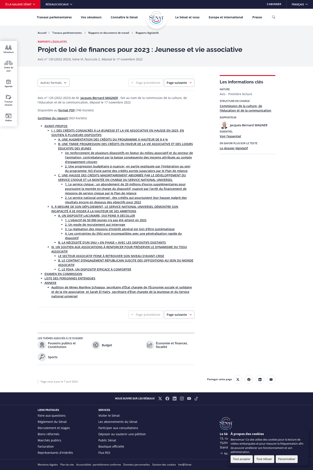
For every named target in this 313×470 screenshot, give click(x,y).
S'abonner (274, 4)
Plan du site (67, 464)
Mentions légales (48, 464)
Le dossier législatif (234, 148)
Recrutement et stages (54, 428)
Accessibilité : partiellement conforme (98, 464)
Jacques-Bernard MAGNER (99, 98)
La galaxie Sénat (20, 4)
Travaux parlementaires (54, 17)
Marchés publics (49, 440)
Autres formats (51, 83)
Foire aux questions (52, 415)
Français (302, 4)
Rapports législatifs (147, 33)
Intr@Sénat (184, 464)
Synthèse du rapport (53, 118)
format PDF (66, 110)
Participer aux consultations (118, 428)
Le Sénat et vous (187, 17)
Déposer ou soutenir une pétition (122, 434)
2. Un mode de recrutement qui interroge (95, 225)
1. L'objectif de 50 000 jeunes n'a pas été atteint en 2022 (105, 220)
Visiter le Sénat (109, 415)
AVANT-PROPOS (56, 126)
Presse (257, 17)
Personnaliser (286, 459)
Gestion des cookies (164, 464)
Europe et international (226, 17)
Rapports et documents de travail (109, 33)
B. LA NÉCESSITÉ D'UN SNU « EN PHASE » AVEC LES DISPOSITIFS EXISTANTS (112, 242)
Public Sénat (107, 440)
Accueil (42, 33)
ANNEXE (50, 283)
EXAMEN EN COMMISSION (63, 274)
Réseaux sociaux (57, 4)
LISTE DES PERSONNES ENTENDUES (70, 278)
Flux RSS (104, 453)
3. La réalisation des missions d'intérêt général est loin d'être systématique (120, 229)
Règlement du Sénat (52, 422)
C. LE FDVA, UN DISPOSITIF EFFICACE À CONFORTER (94, 269)
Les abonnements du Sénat (117, 422)
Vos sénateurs (91, 17)
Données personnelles (136, 464)
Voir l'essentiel (230, 136)
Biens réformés (48, 434)
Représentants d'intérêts (55, 453)
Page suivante (177, 83)
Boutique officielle (111, 446)
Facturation (46, 446)
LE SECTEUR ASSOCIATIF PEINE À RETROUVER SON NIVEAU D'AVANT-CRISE (111, 256)
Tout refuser (264, 459)
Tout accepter (241, 459)
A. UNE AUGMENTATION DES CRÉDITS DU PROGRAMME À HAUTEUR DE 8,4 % (113, 139)
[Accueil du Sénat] (156, 18)
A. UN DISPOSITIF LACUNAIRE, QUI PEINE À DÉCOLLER (96, 216)
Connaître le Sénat (124, 17)
